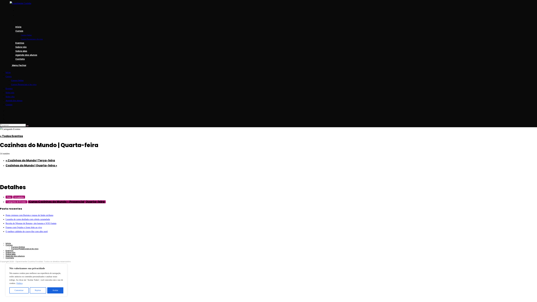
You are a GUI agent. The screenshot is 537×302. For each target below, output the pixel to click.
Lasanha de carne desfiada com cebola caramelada (28, 219)
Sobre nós (10, 92)
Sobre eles (10, 96)
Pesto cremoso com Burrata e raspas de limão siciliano (29, 215)
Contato (9, 104)
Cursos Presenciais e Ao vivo (23, 84)
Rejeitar (38, 290)
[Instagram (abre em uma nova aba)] (16, 15)
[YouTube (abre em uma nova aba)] (16, 20)
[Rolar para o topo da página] (1, 269)
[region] (36, 280)
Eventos (9, 88)
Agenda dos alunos (14, 100)
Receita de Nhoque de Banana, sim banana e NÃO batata (31, 223)
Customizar (19, 290)
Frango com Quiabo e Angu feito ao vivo (24, 227)
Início (8, 72)
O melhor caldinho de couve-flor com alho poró (27, 231)
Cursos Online (17, 80)
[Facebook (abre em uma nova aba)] (16, 10)
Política (20, 283)
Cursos (9, 76)
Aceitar (55, 290)
